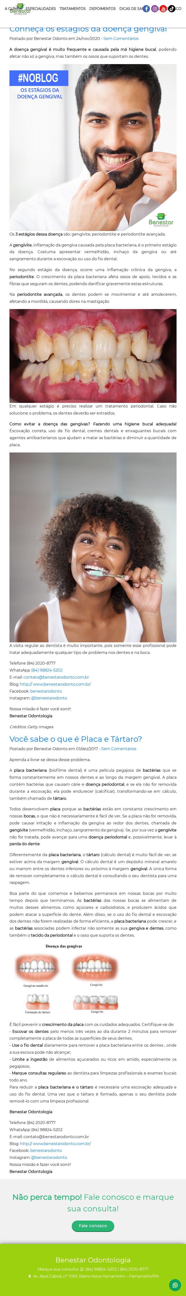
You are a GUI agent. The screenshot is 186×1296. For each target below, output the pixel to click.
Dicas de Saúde (134, 9)
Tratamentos (73, 9)
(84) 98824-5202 (46, 670)
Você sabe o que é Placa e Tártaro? (75, 739)
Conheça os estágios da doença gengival (88, 28)
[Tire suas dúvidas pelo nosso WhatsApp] (175, 1285)
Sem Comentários (121, 38)
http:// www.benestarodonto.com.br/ (55, 684)
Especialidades (41, 9)
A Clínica (13, 9)
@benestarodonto (49, 698)
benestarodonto (46, 691)
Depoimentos (102, 9)
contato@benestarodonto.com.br (56, 677)
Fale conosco (93, 1225)
